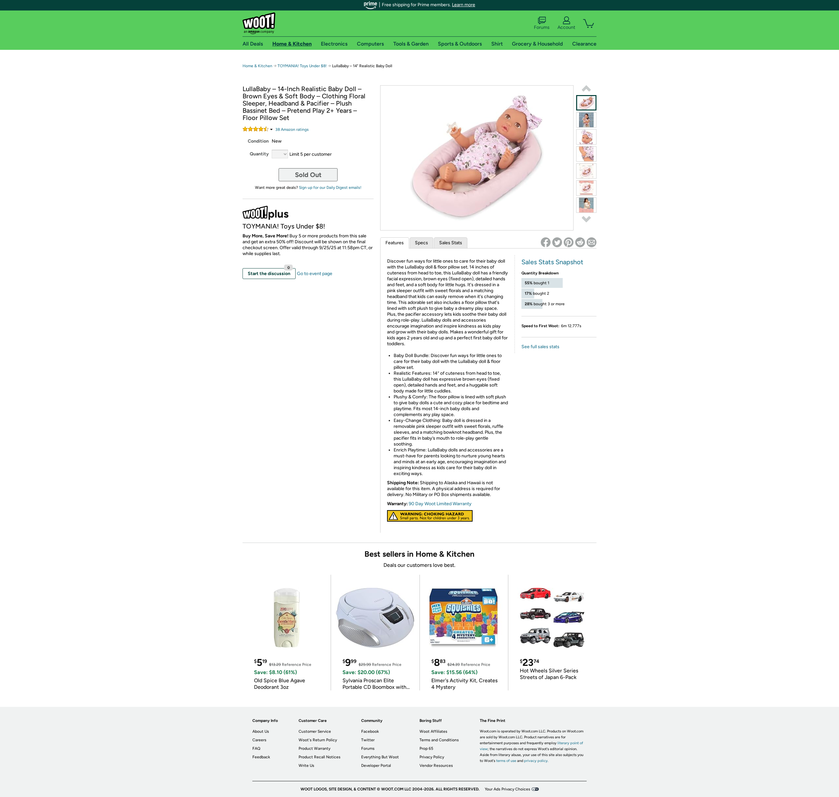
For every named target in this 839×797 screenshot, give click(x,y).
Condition (258, 141)
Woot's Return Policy (318, 740)
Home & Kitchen (257, 66)
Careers (259, 740)
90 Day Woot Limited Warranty (440, 504)
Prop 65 (426, 748)
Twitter (368, 740)
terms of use (506, 761)
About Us (260, 731)
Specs (421, 243)
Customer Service (315, 731)
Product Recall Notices (320, 757)
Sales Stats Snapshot (552, 262)
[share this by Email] (591, 242)
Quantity (259, 154)
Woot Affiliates (433, 731)
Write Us (306, 765)
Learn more (463, 5)
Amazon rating (292, 129)
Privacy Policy (432, 757)
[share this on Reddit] (580, 242)
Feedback (261, 757)
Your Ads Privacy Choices (507, 789)
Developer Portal (376, 765)
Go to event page (314, 273)
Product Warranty (314, 748)
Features (394, 243)
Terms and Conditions (439, 740)
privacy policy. (536, 761)
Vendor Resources (436, 765)
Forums (542, 27)
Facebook (370, 731)
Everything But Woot (380, 757)
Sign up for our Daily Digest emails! (330, 187)
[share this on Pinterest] (569, 242)
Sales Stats (450, 243)
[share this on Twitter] (557, 242)
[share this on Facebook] (546, 242)
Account (566, 27)
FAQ (256, 748)
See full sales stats (540, 346)
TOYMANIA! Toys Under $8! (303, 66)
